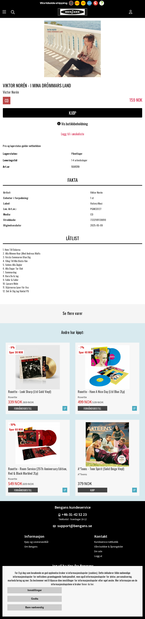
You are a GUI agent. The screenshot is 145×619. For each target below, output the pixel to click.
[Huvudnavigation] (4, 12)
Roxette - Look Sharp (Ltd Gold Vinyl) (29, 391)
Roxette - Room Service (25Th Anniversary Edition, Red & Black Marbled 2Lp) (37, 471)
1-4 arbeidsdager (79, 160)
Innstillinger (35, 590)
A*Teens (82, 474)
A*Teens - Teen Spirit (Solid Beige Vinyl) (101, 469)
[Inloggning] (130, 12)
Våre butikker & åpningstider (108, 546)
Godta (34, 598)
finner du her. (88, 584)
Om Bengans (30, 546)
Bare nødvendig (34, 607)
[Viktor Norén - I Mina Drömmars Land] (72, 49)
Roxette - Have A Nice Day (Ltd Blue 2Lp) (101, 391)
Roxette (12, 397)
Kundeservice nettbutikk (106, 542)
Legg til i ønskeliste (72, 134)
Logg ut (98, 556)
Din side (98, 551)
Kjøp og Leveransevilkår (36, 542)
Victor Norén (11, 92)
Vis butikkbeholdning (74, 123)
